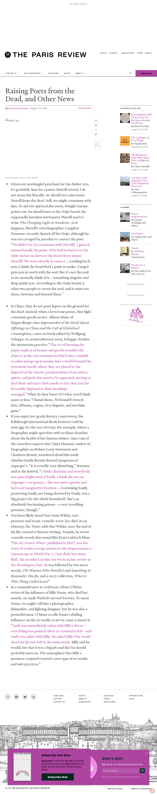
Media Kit (83, 698)
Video (131, 698)
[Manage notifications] (149, 788)
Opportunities (136, 695)
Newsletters (127, 53)
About (79, 73)
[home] (45, 56)
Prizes (107, 698)
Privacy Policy (115, 788)
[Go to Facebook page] (16, 697)
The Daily (11, 73)
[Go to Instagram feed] (7, 697)
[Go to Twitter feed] (25, 697)
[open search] (130, 73)
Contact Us (59, 701)
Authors (53, 73)
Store (140, 53)
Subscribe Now (58, 777)
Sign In (148, 53)
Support (58, 698)
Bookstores (110, 701)
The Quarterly (32, 73)
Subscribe (146, 73)
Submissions (85, 701)
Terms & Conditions (141, 788)
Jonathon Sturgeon (19, 108)
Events (103, 53)
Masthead (109, 695)
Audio (67, 73)
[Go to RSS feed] (33, 697)
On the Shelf (84, 108)
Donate (113, 53)
